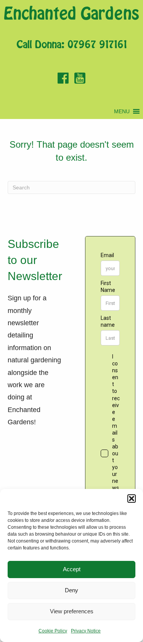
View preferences (71, 611)
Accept (71, 569)
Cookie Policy (53, 631)
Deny (71, 590)
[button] (131, 498)
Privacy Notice (86, 631)
